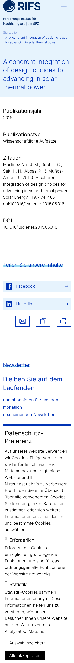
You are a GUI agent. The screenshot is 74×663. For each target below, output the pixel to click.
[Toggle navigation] (64, 6)
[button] (43, 321)
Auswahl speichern (27, 643)
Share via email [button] (22, 321)
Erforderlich (21, 540)
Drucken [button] (64, 321)
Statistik (18, 584)
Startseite (10, 33)
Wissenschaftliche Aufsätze (30, 141)
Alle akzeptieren (25, 655)
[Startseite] (22, 6)
